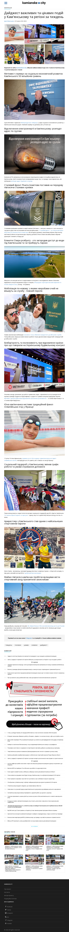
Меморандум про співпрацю (29, 122)
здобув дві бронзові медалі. (32, 573)
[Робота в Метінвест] (34, 705)
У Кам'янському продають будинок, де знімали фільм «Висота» (24, 785)
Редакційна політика (10, 898)
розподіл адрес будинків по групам (21, 181)
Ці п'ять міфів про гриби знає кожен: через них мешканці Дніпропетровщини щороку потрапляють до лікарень (35, 764)
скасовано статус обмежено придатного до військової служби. (43, 335)
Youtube (9, 923)
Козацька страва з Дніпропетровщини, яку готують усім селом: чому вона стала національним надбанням (33, 801)
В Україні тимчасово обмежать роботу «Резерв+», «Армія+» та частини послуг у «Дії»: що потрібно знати (35, 736)
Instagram (10, 913)
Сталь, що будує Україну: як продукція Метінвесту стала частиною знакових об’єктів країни (32, 732)
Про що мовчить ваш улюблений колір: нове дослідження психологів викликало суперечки (32, 677)
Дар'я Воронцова (9, 21)
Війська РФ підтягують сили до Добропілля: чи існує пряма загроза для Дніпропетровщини (32, 821)
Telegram (29, 638)
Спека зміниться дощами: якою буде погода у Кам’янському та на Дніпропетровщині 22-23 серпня (34, 775)
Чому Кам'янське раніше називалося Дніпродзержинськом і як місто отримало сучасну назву (33, 751)
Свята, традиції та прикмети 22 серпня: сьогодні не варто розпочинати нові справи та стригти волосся (35, 758)
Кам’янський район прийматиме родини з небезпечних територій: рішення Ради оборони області (34, 755)
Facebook (9, 906)
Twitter (9, 910)
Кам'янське (8, 8)
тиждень (8, 645)
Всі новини (34, 826)
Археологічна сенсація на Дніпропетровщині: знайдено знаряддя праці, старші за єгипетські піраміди (35, 814)
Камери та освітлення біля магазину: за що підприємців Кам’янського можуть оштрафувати (32, 744)
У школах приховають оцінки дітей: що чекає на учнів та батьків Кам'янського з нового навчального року (35, 797)
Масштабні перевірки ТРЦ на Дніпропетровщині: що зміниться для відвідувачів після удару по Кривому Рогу (35, 740)
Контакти (7, 892)
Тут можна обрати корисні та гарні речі (16, 515)
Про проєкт (7, 889)
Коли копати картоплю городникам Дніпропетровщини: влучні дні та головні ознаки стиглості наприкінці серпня (36, 673)
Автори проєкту (9, 895)
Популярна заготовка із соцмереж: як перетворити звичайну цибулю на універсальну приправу (34, 748)
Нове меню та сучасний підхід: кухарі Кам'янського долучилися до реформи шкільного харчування (34, 789)
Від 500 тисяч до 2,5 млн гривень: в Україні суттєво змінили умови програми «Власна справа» (32, 810)
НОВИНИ (34, 645)
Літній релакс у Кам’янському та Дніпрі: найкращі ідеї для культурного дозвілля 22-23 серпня (32, 782)
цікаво (26, 645)
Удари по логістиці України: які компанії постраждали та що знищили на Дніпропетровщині (32, 656)
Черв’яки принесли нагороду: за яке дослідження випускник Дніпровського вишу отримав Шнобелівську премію (36, 665)
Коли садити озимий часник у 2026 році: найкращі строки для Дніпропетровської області (31, 771)
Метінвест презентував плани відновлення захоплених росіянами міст (25, 398)
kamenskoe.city (22, 68)
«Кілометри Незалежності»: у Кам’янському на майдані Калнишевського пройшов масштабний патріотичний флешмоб (35, 806)
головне (18, 645)
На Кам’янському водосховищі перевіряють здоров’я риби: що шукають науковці (29, 792)
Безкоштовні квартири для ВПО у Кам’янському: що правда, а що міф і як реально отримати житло (34, 817)
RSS (8, 917)
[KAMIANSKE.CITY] (34, 3)
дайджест (43, 645)
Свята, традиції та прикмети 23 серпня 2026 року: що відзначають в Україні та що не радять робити (34, 659)
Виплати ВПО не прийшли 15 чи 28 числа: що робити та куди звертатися (27, 768)
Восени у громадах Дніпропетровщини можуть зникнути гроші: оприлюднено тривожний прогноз (34, 669)
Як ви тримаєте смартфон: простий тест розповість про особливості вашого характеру (31, 778)
